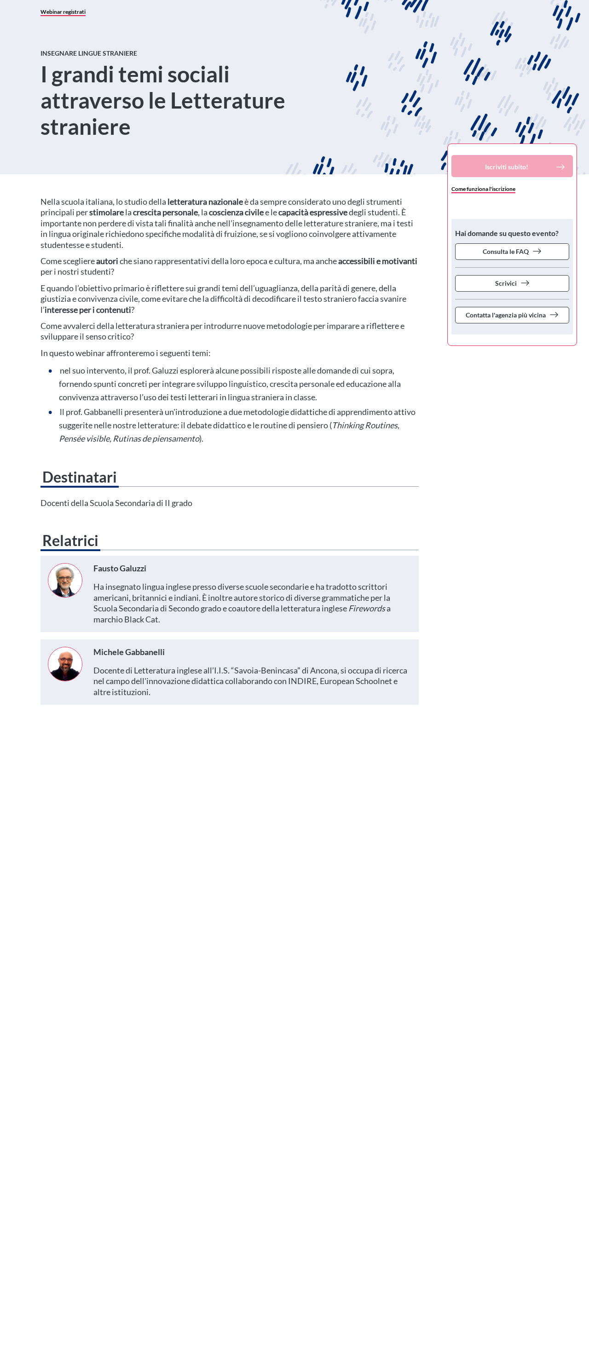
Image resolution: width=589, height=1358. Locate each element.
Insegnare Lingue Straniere (88, 53)
